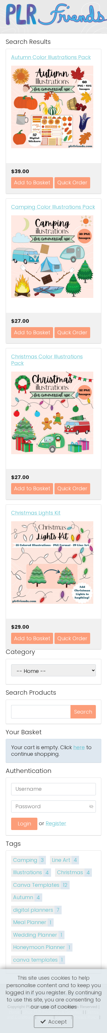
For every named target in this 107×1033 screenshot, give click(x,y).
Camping (28, 860)
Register (56, 823)
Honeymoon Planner (41, 947)
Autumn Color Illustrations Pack (51, 57)
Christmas (73, 872)
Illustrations (31, 872)
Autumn (26, 897)
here (79, 747)
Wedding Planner (37, 934)
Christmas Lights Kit (35, 513)
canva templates (38, 959)
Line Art (64, 860)
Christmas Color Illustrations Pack (47, 360)
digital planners (36, 909)
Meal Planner (32, 922)
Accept (57, 1021)
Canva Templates (40, 885)
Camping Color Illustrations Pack (53, 207)
